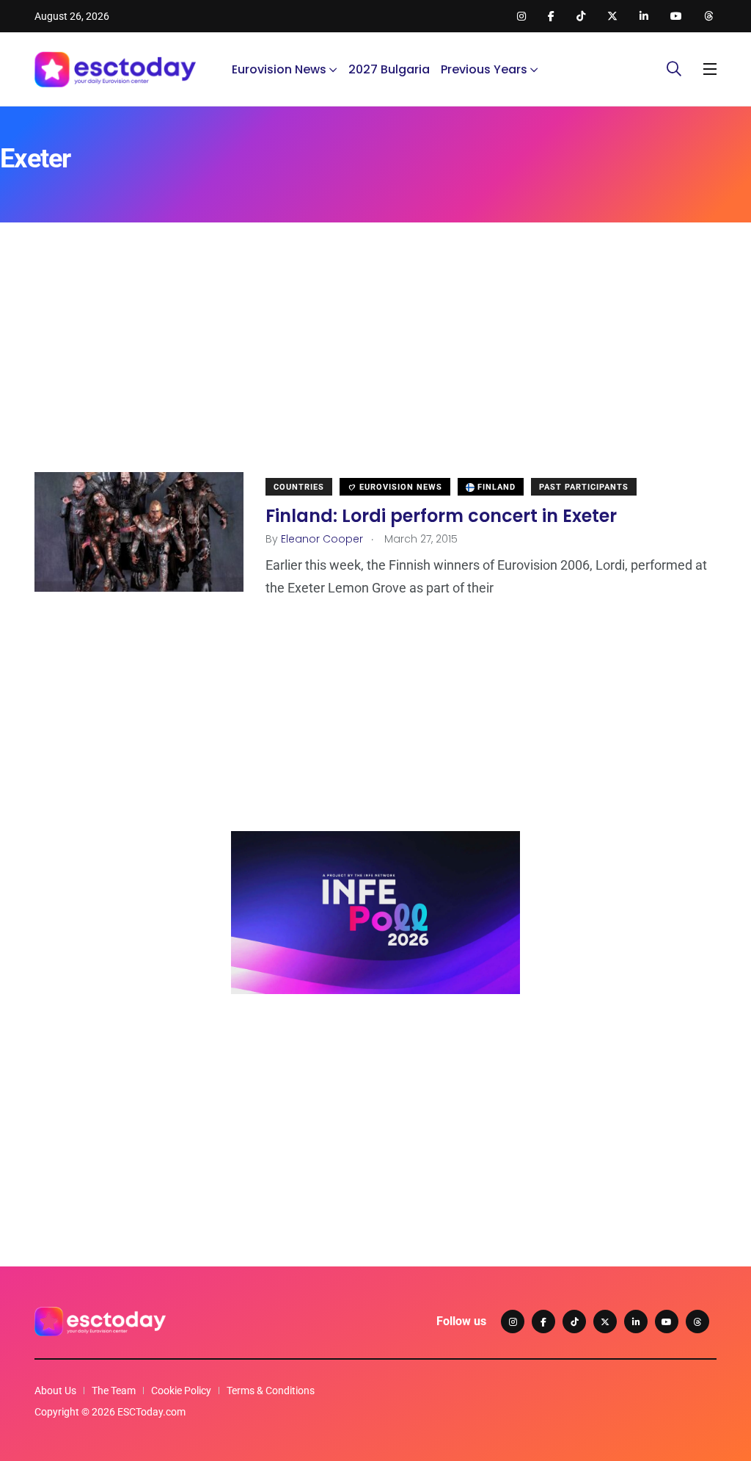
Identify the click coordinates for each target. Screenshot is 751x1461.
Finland (495, 487)
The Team (114, 1390)
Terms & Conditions (271, 1390)
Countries (299, 487)
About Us (55, 1390)
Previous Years (484, 69)
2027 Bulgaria (389, 69)
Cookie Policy (181, 1390)
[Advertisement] (375, 369)
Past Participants (584, 487)
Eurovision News (279, 69)
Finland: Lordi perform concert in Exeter (441, 515)
